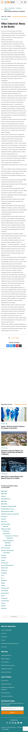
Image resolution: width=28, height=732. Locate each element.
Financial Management (7, 565)
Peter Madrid (4, 19)
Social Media (4, 590)
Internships (4, 637)
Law (2, 578)
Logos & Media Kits (6, 655)
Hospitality (4, 573)
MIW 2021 (8, 543)
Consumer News (5, 548)
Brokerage (7, 9)
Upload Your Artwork (6, 669)
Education (3, 558)
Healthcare (4, 570)
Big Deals (18, 8)
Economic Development (7, 550)
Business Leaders (6, 529)
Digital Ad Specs (5, 658)
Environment (4, 563)
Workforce (4, 608)
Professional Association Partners (9, 643)
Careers (3, 640)
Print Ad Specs (5, 662)
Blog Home (15, 338)
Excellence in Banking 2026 (8, 506)
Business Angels (5, 524)
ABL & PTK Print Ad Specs (8, 665)
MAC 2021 (10, 538)
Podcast (3, 496)
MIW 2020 (8, 545)
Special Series (5, 593)
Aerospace (4, 516)
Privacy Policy (4, 680)
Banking (3, 519)
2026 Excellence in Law (7, 509)
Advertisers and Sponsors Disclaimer (7, 688)
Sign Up (12, 712)
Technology (4, 598)
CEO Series (6, 531)
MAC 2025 (4, 504)
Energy (3, 560)
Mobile (3, 583)
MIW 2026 (4, 491)
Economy (3, 555)
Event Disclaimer (5, 693)
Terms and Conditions (6, 696)
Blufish (7, 729)
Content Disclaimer (6, 684)
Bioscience (4, 521)
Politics (3, 585)
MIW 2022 (4, 494)
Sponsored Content (6, 672)
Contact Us (4, 647)
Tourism (3, 603)
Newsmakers (6, 533)
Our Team (3, 633)
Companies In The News (11, 536)
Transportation (5, 601)
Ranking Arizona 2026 (7, 511)
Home (5, 8)
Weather (3, 606)
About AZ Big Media (6, 630)
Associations (6, 552)
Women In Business (8, 540)
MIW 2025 (4, 501)
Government (4, 568)
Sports (3, 596)
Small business (5, 588)
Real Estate (12, 8)
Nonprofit (5, 526)
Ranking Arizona (5, 499)
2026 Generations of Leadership (10, 514)
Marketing (4, 580)
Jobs (2, 575)
